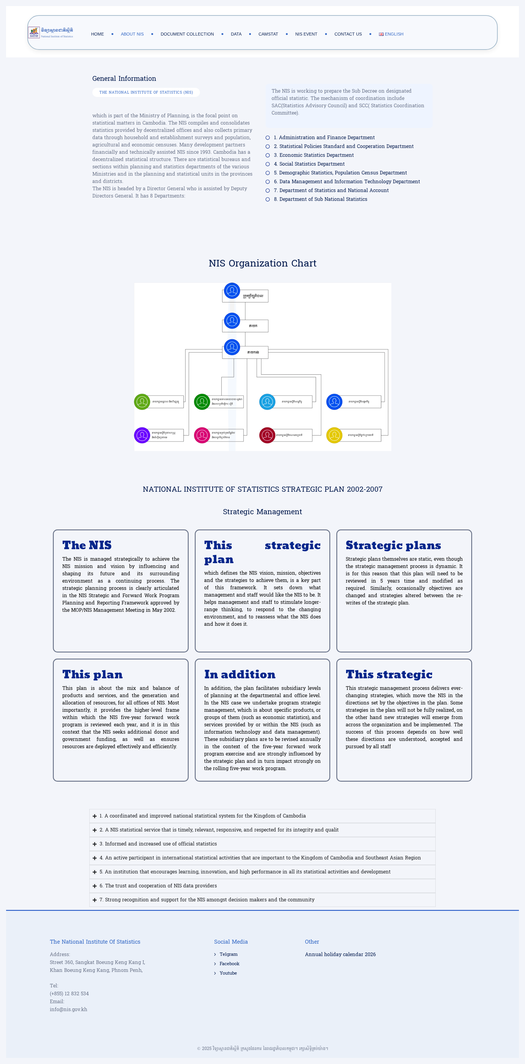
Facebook (229, 964)
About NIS (132, 34)
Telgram (229, 955)
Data (236, 34)
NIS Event (306, 34)
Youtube (228, 973)
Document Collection (187, 34)
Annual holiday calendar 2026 (340, 954)
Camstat (268, 34)
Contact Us (348, 34)
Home (97, 34)
